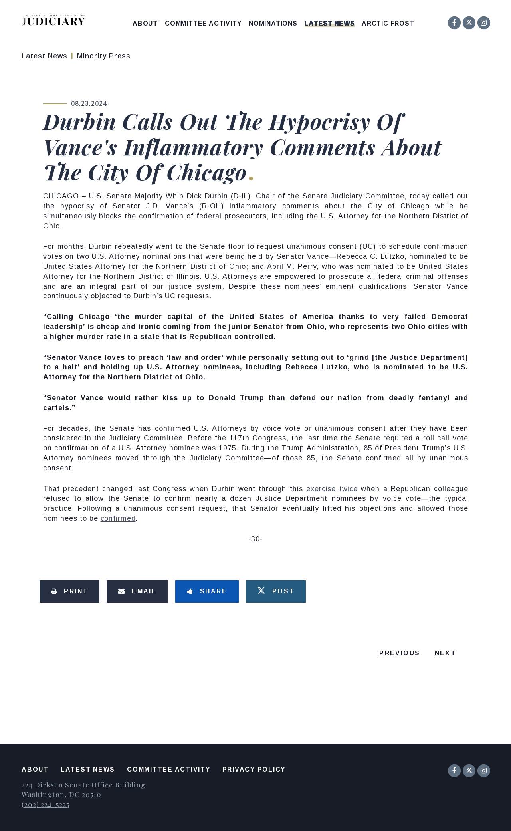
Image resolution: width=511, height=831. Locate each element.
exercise (321, 489)
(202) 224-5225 (45, 804)
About (145, 23)
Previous (399, 653)
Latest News (330, 23)
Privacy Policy (254, 769)
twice (348, 489)
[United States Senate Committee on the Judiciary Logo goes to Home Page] (56, 21)
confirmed (118, 518)
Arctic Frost (388, 23)
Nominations (273, 23)
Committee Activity (203, 23)
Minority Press (104, 56)
